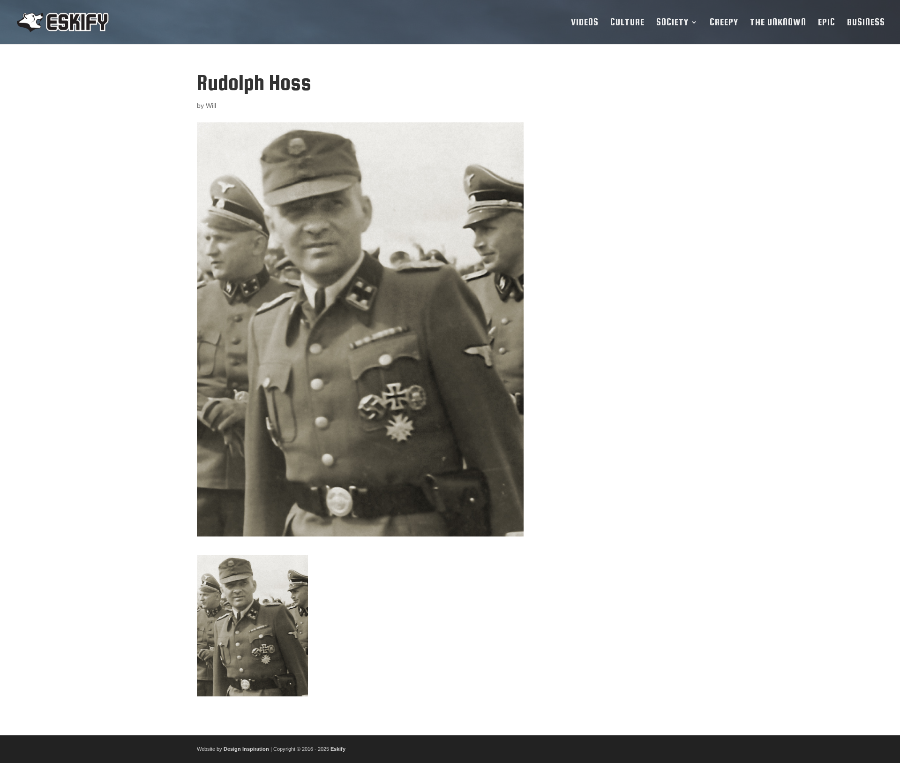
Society (672, 23)
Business (866, 23)
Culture (627, 23)
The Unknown (778, 23)
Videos (585, 23)
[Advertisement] (634, 211)
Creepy (724, 23)
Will (211, 105)
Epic (826, 23)
